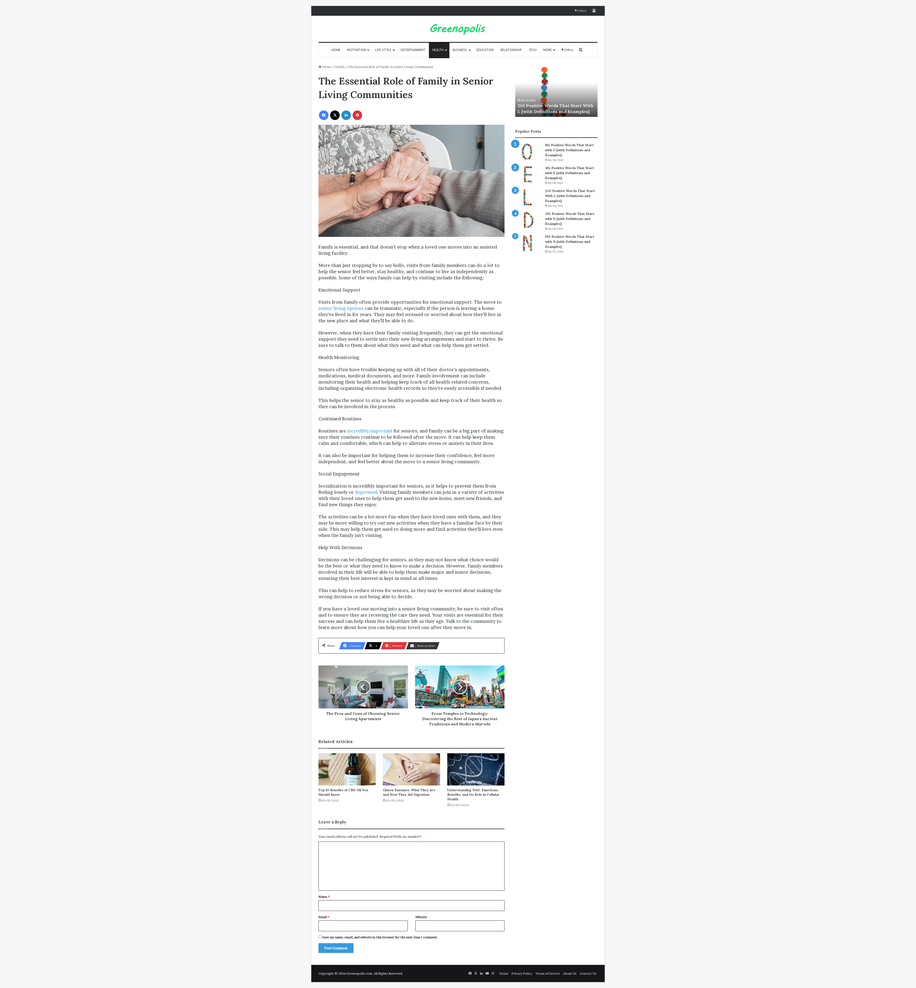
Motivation (356, 50)
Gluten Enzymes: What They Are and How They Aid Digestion (409, 792)
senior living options (341, 308)
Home (336, 50)
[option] (556, 90)
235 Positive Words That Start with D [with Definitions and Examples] (569, 219)
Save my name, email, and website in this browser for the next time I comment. (380, 937)
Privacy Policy (521, 973)
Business (460, 50)
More (547, 50)
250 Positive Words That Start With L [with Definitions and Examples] (570, 196)
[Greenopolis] (458, 29)
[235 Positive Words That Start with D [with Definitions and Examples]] (528, 220)
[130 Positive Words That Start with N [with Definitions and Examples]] (528, 243)
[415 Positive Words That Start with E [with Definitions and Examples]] (528, 174)
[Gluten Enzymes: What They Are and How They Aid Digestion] (411, 769)
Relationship (511, 50)
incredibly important (369, 431)
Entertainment (413, 50)
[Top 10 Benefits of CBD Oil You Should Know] (347, 769)
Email (323, 917)
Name (323, 897)
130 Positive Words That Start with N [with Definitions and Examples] (569, 241)
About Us (570, 973)
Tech (532, 50)
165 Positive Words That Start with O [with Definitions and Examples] (569, 150)
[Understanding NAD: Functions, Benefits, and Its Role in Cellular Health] (476, 769)
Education (485, 50)
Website (421, 917)
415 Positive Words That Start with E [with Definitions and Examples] (569, 173)
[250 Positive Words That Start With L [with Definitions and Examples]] (528, 197)
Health (437, 50)
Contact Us (588, 973)
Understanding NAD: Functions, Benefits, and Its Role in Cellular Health (473, 794)
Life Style (383, 50)
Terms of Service (547, 973)
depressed (366, 492)
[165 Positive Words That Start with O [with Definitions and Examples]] (528, 152)
